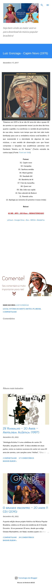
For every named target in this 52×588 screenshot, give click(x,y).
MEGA (32, 220)
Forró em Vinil (24, 152)
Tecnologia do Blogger (27, 578)
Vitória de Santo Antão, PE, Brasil (25, 309)
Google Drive (19, 220)
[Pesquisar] (41, 4)
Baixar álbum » (10, 461)
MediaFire (41, 220)
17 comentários (26, 458)
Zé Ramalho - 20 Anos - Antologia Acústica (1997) (21, 430)
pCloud (10, 220)
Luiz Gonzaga (22, 305)
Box (27, 220)
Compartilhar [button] (10, 312)
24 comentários (26, 537)
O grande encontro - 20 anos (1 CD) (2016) (25, 510)
